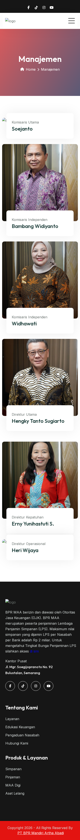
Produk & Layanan (26, 757)
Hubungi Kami (16, 743)
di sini (34, 651)
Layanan (12, 719)
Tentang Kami (21, 707)
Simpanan (13, 769)
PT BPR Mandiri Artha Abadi (40, 833)
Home (31, 69)
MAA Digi (12, 785)
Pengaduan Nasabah (22, 735)
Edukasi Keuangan (20, 727)
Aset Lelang (14, 793)
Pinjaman (12, 777)
